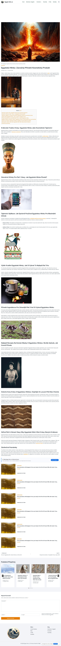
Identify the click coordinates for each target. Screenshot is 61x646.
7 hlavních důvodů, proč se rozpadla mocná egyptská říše (53, 577)
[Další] (58, 576)
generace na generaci (16, 131)
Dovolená (3, 65)
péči (48, 73)
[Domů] (1, 63)
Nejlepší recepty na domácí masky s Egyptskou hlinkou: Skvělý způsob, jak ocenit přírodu (19, 119)
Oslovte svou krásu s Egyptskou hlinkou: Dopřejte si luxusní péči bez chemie (16, 120)
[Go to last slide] (2, 576)
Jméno (3, 614)
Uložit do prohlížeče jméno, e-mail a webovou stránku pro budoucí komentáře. (50, 614)
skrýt (20, 110)
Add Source (55, 643)
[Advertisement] (30, 11)
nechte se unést (39, 443)
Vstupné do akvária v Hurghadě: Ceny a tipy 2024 (50, 554)
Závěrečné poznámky (6, 123)
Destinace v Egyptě (51, 629)
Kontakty (55, 1)
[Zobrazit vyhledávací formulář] (59, 2)
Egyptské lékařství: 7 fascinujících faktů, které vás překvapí (23, 577)
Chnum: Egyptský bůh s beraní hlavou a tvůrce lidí (11, 554)
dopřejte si (26, 454)
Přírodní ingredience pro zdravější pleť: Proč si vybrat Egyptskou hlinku (15, 117)
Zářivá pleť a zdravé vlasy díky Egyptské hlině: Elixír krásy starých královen (16, 121)
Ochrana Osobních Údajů (35, 643)
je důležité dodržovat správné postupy (38, 218)
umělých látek (45, 136)
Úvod (23, 1)
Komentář (4, 601)
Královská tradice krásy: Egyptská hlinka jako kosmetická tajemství (14, 112)
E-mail (23, 614)
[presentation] (7, 568)
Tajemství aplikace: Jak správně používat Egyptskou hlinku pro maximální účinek (17, 115)
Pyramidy (45, 1)
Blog (31, 630)
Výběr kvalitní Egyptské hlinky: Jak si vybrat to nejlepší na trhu (14, 116)
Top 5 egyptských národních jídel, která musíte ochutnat (8, 577)
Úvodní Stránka (33, 629)
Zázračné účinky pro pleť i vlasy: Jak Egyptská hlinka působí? (13, 114)
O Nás (50, 1)
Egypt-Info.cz (4, 70)
